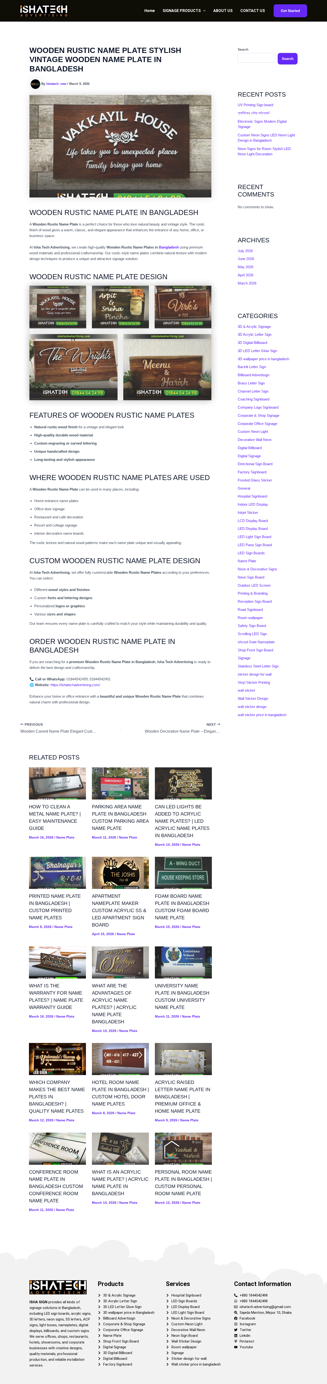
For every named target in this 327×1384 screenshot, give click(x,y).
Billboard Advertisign (253, 375)
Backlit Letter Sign (252, 367)
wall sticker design (252, 707)
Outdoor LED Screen (254, 585)
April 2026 (245, 275)
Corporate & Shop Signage (258, 415)
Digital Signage (249, 456)
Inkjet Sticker (248, 512)
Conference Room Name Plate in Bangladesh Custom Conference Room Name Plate (56, 1186)
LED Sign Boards (251, 553)
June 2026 (246, 259)
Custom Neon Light (253, 431)
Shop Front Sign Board (255, 650)
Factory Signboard (252, 472)
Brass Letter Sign (251, 383)
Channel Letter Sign (253, 391)
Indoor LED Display (253, 504)
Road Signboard (250, 610)
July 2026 (245, 251)
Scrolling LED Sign (252, 634)
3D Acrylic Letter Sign (254, 334)
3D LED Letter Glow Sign (257, 351)
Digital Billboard (250, 448)
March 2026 (247, 283)
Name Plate (65, 837)
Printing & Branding (253, 593)
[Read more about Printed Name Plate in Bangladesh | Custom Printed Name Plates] (57, 872)
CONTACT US (252, 10)
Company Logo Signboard (258, 407)
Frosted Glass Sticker (255, 480)
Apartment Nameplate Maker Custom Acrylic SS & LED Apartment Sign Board (119, 910)
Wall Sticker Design (253, 698)
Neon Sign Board (251, 577)
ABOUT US (223, 10)
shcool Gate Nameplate (256, 642)
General (244, 488)
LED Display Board (253, 529)
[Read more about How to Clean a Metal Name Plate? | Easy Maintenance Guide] (57, 783)
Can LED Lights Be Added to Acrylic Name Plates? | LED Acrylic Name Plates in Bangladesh (182, 821)
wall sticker (246, 690)
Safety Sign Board (252, 626)
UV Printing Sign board (255, 105)
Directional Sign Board (255, 464)
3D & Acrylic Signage (254, 326)
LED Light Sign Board (254, 537)
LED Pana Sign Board (255, 545)
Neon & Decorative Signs (257, 569)
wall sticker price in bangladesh (262, 715)
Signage (244, 658)
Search (243, 49)
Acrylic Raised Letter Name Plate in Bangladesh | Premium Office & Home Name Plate (182, 1097)
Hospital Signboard (252, 496)
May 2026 (245, 267)
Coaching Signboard (253, 399)
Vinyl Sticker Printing (254, 682)
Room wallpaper (250, 618)
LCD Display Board (253, 521)
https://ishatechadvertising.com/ (75, 685)
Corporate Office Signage (257, 424)
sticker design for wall (254, 674)
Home (149, 10)
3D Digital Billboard (252, 343)
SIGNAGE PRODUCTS (182, 10)
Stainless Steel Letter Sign (258, 666)
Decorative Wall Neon (254, 440)
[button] (203, 11)
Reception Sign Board (255, 601)
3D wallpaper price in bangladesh (263, 359)
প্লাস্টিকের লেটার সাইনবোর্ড (254, 113)
